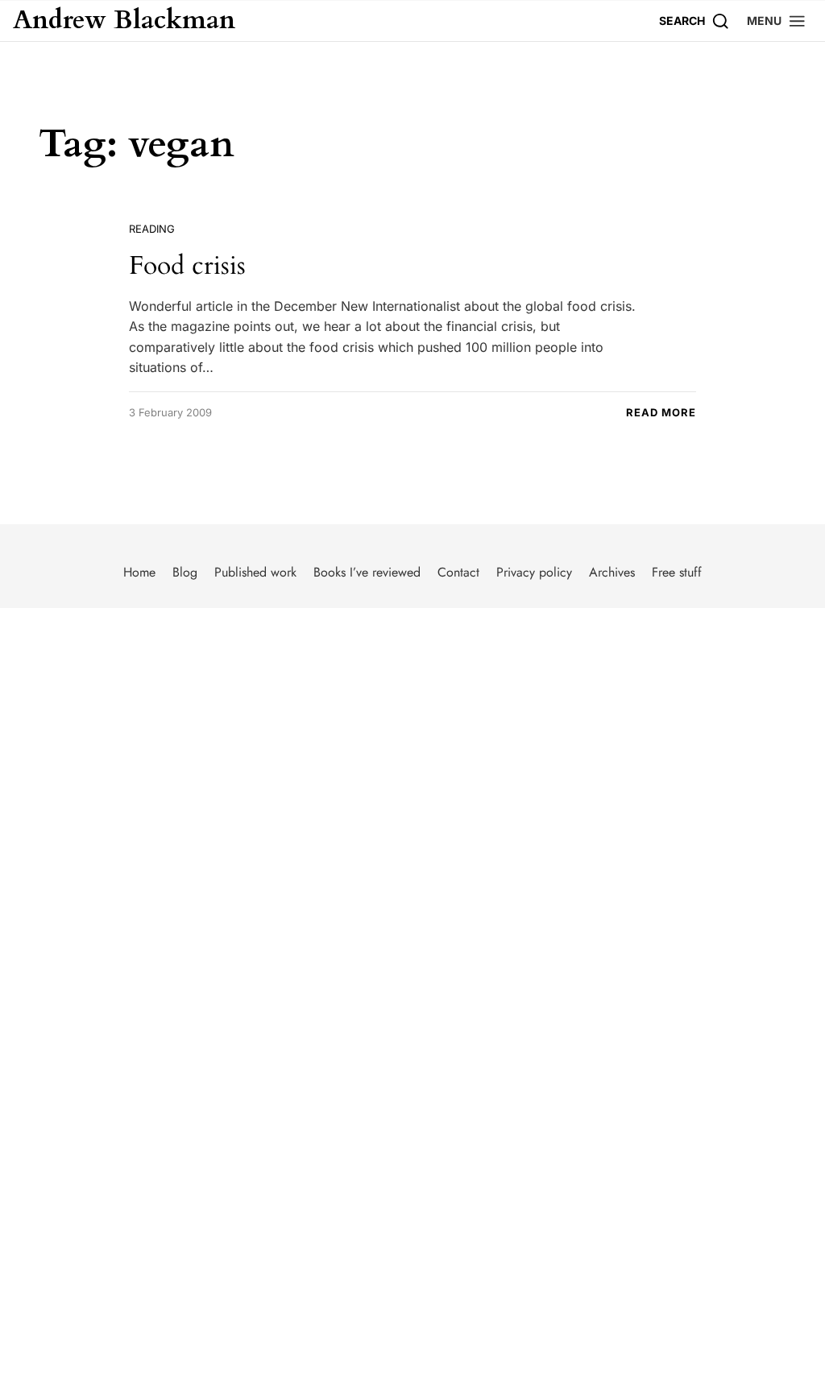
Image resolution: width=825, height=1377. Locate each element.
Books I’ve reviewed (367, 572)
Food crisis (187, 265)
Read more (661, 412)
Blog (184, 572)
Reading (152, 228)
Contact (458, 572)
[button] (776, 20)
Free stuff (677, 572)
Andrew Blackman (124, 21)
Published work (255, 572)
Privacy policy (534, 572)
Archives (612, 572)
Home (139, 572)
